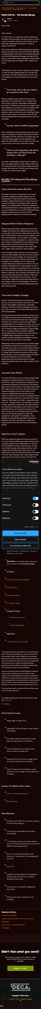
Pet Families (5, 928)
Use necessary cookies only (20, 546)
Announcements (33, 8)
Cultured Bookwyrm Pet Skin (17, 642)
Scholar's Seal (12, 587)
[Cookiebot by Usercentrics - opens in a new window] (29, 461)
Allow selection (20, 539)
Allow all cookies (20, 533)
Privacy (11, 999)
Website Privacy (26, 999)
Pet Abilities (5, 922)
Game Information (21, 8)
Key (8, 704)
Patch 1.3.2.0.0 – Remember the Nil (13, 925)
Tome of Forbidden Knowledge (18, 580)
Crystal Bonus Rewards (9, 915)
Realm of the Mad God (8, 8)
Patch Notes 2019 (18, 9)
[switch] (36, 505)
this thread (7, 700)
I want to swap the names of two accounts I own (18, 919)
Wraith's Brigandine (17, 625)
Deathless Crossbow (17, 617)
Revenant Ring (12, 801)
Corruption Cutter (13, 603)
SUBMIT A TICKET (20, 968)
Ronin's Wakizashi (13, 595)
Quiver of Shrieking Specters (17, 793)
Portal (3, 704)
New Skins (11, 866)
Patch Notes (8, 9)
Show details (29, 527)
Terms (17, 999)
